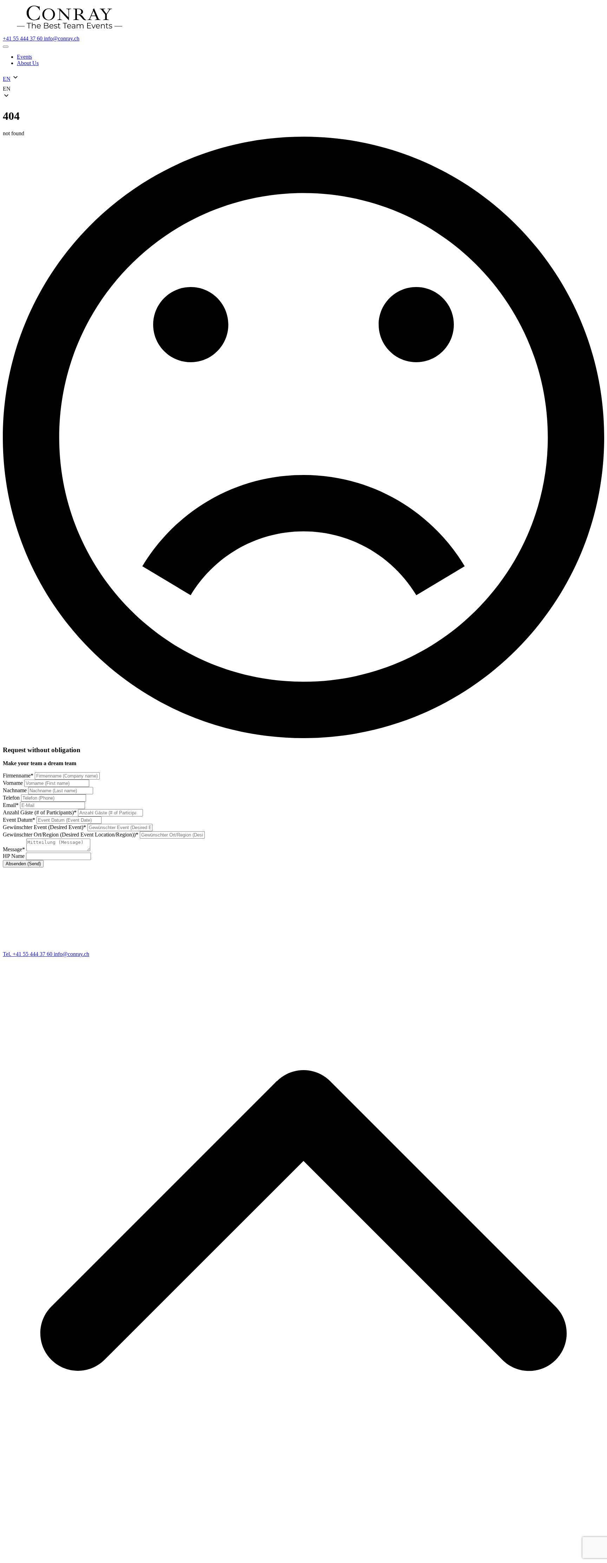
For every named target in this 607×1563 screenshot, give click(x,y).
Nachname (15, 790)
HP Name (14, 856)
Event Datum (19, 820)
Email (11, 805)
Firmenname (18, 776)
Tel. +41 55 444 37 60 (28, 954)
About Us (28, 63)
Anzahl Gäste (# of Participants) (40, 812)
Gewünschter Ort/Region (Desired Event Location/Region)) (70, 835)
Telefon (12, 798)
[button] (303, 89)
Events (24, 57)
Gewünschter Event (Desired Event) (44, 827)
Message (14, 849)
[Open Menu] (5, 47)
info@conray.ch (61, 38)
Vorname (13, 783)
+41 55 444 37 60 (23, 38)
